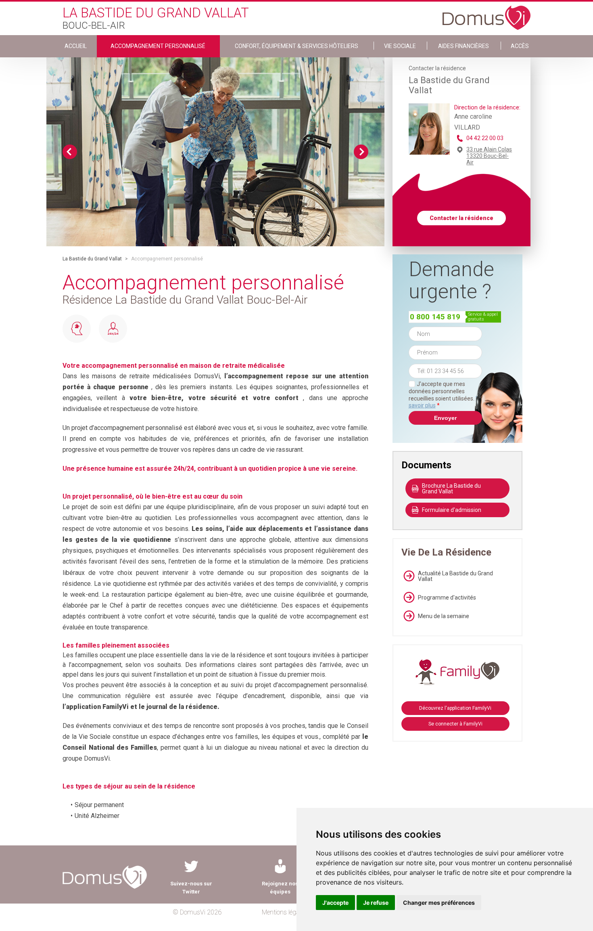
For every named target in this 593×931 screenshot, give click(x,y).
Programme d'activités (447, 597)
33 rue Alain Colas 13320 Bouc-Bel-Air (489, 156)
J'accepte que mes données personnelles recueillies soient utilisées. (445, 395)
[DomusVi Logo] (486, 14)
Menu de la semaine (443, 616)
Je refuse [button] (375, 902)
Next (361, 152)
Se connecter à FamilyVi (455, 724)
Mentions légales (284, 912)
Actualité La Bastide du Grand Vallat (455, 576)
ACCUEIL (76, 46)
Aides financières (463, 46)
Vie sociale (400, 46)
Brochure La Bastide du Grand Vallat (451, 488)
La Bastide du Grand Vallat (92, 259)
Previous (70, 152)
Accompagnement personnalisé (158, 46)
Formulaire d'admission (451, 510)
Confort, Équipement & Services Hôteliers (296, 46)
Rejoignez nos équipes (280, 888)
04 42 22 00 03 (484, 138)
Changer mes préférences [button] (439, 902)
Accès (520, 46)
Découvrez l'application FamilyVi (455, 708)
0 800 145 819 (435, 316)
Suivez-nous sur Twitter (191, 888)
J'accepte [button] (335, 902)
